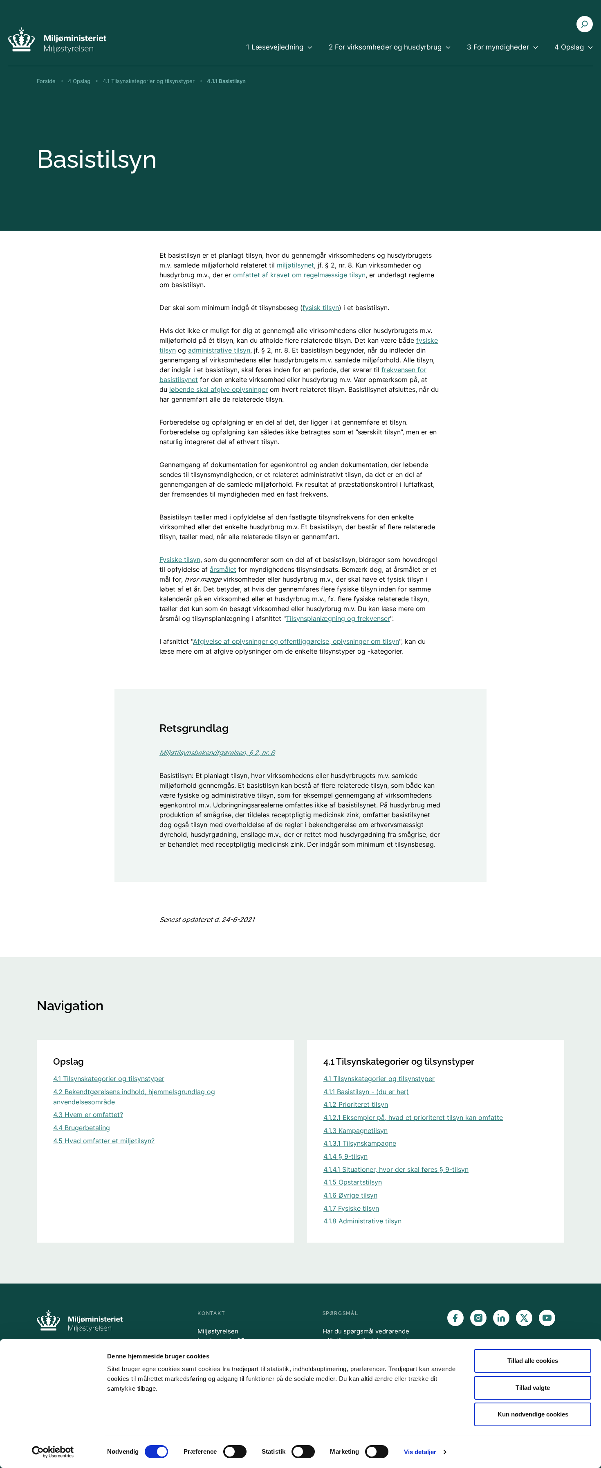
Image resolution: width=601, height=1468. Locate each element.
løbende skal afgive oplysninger (218, 389)
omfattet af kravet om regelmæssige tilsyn (299, 275)
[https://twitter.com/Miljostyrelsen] (524, 1318)
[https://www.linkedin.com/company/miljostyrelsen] (501, 1318)
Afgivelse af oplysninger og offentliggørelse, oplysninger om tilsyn (296, 641)
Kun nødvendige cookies (533, 1414)
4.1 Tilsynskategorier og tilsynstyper (149, 81)
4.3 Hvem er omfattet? (88, 1115)
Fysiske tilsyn (179, 559)
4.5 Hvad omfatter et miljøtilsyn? (104, 1141)
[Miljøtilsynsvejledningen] (57, 39)
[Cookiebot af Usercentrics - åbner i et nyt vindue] (53, 1452)
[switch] (235, 1451)
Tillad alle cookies (532, 1360)
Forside (46, 81)
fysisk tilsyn (321, 307)
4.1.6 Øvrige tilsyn (350, 1195)
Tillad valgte (533, 1387)
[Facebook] (455, 1318)
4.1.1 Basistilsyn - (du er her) (366, 1092)
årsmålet (223, 569)
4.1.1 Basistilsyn (226, 81)
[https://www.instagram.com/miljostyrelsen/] (478, 1318)
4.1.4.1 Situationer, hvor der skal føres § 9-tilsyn (396, 1169)
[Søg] (584, 24)
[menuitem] (279, 54)
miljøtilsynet (295, 265)
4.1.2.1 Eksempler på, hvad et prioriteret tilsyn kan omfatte (413, 1117)
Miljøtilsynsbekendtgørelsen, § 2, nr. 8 (217, 753)
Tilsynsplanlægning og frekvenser (338, 618)
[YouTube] (547, 1318)
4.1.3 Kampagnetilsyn (355, 1130)
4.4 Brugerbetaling (81, 1128)
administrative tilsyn (219, 350)
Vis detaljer (420, 1451)
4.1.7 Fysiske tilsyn (351, 1208)
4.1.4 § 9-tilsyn (345, 1156)
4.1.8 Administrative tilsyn (362, 1221)
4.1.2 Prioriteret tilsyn (355, 1104)
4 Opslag (79, 81)
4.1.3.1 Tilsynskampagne (359, 1143)
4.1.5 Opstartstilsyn (352, 1182)
